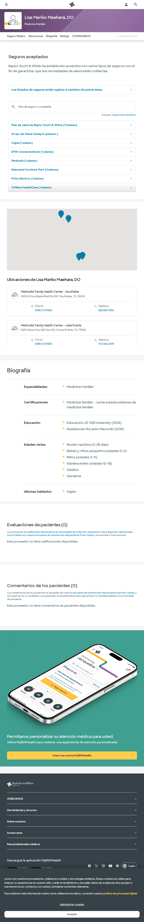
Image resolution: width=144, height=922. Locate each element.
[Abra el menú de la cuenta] (126, 4)
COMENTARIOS (81, 36)
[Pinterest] (117, 866)
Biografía (51, 36)
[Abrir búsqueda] (135, 4)
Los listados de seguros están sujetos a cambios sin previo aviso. (57, 89)
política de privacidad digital (120, 893)
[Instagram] (103, 866)
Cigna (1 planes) (22, 142)
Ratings (64, 36)
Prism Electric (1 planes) (27, 178)
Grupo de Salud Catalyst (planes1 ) (34, 134)
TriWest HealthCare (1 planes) (31, 187)
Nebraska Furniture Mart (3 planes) (34, 169)
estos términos (128, 115)
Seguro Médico (16, 36)
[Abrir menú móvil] (6, 4)
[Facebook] (90, 866)
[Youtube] (110, 866)
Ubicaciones (35, 36)
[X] (96, 866)
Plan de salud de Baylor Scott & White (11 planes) (44, 125)
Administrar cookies (72, 904)
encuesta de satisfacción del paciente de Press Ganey (104, 592)
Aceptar (72, 914)
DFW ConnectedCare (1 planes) (32, 151)
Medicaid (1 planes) (24, 160)
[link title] (72, 4)
